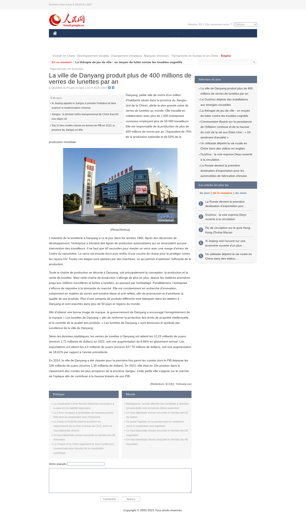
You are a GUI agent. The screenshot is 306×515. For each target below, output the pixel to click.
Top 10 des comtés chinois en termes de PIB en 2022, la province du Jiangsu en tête (83, 128)
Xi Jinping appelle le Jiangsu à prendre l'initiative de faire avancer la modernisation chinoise (84, 105)
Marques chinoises (156, 55)
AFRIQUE (115, 39)
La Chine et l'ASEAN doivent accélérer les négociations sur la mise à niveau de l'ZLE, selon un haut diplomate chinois (82, 426)
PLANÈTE (191, 39)
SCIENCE (134, 39)
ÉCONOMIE (79, 39)
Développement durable (93, 55)
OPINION (62, 47)
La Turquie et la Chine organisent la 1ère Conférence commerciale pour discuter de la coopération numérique (83, 449)
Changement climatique (126, 55)
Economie (77, 69)
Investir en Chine (64, 55)
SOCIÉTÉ (172, 39)
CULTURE (153, 39)
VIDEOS (97, 47)
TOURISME (226, 39)
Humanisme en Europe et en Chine (195, 55)
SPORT (208, 39)
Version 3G (195, 24)
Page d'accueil (58, 69)
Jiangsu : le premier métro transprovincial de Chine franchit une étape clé (85, 116)
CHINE (60, 39)
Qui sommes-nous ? (218, 24)
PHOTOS (80, 47)
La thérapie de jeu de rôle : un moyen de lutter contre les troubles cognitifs (128, 62)
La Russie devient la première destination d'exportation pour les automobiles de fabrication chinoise (223, 170)
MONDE (98, 39)
